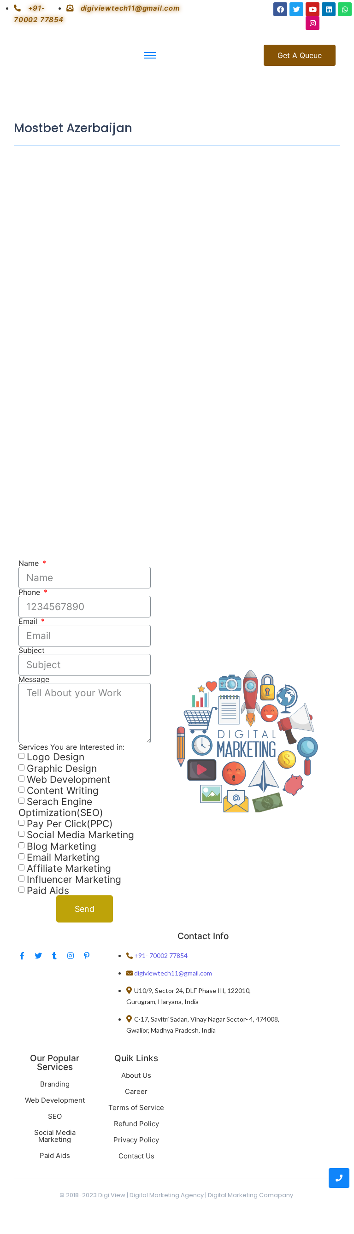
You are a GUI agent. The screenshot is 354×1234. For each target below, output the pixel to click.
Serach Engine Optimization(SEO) (60, 807)
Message (33, 679)
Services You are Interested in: (71, 747)
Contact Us (136, 1156)
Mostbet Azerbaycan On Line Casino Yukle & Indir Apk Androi (163, 304)
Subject (31, 650)
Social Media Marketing (80, 835)
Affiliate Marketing (69, 868)
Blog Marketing (61, 846)
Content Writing (63, 790)
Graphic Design (62, 768)
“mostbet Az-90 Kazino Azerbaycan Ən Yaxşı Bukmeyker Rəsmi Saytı (169, 176)
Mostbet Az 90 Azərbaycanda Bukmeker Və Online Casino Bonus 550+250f (172, 422)
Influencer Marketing (74, 879)
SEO (55, 1116)
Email (29, 621)
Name (29, 563)
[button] (300, 55)
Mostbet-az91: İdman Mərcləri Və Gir (104, 361)
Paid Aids (48, 890)
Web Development (69, 779)
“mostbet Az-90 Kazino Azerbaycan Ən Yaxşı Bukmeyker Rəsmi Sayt (169, 242)
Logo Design (55, 757)
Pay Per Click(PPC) (70, 823)
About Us (136, 1075)
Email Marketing (63, 857)
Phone (30, 592)
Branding (55, 1084)
